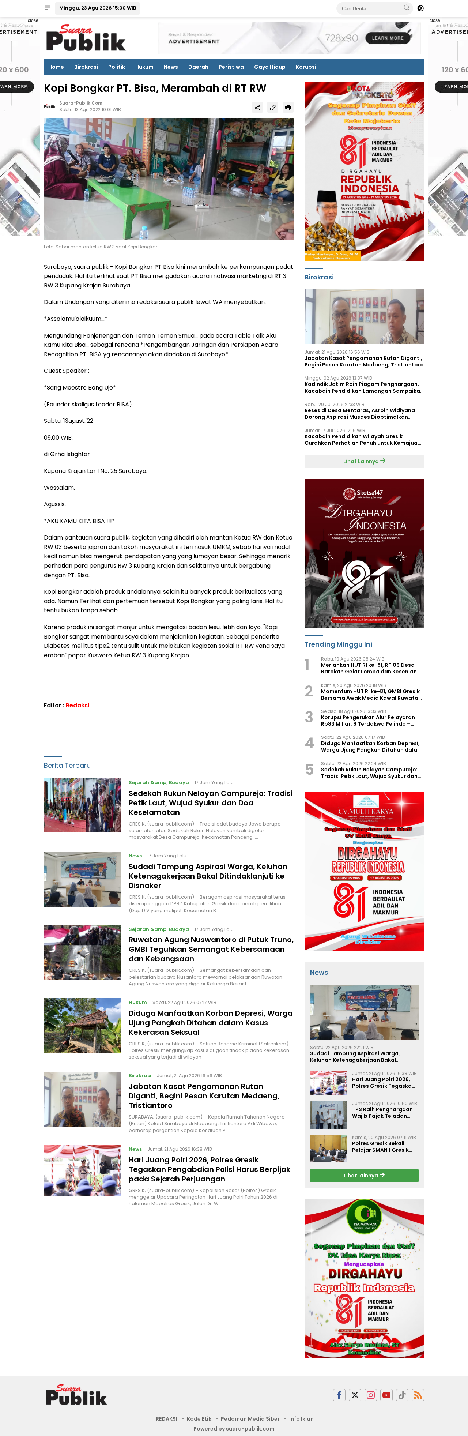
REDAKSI (166, 1418)
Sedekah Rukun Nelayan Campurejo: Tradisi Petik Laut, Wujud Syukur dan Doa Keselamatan (210, 802)
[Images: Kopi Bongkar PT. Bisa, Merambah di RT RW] (169, 179)
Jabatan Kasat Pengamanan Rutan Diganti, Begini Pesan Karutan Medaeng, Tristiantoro (204, 1095)
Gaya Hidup (270, 67)
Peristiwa (231, 67)
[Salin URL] (272, 107)
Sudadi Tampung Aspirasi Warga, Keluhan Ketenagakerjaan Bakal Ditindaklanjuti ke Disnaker (208, 876)
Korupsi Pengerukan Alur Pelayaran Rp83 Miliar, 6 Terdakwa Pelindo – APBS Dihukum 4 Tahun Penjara (368, 720)
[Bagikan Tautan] (257, 107)
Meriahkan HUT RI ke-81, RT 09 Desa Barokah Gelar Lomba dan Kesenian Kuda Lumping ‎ (369, 668)
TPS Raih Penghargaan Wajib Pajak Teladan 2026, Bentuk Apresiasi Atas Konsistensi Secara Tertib (385, 1112)
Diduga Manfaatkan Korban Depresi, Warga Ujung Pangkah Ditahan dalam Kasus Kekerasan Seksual (211, 1022)
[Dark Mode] (420, 8)
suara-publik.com (80, 103)
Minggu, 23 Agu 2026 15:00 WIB (97, 7)
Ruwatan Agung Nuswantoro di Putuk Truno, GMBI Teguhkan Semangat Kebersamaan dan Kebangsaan (211, 949)
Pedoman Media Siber (250, 1418)
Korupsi (306, 67)
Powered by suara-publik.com (234, 1428)
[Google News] (402, 1395)
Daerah (198, 67)
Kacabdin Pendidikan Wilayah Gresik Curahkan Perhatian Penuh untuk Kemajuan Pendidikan (363, 439)
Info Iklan (301, 1418)
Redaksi (77, 705)
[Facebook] (339, 1395)
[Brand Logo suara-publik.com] (86, 37)
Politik (116, 67)
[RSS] (418, 1395)
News (171, 67)
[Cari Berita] (406, 8)
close (33, 20)
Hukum (144, 67)
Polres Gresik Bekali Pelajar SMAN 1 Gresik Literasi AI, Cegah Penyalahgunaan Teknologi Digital (380, 1146)
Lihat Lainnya (361, 461)
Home (56, 67)
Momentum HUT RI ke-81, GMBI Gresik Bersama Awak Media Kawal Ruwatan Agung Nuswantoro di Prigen (371, 694)
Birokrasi (86, 67)
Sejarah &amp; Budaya (159, 782)
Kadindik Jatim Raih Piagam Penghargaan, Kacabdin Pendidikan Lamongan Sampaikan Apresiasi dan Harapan (364, 387)
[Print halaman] (288, 107)
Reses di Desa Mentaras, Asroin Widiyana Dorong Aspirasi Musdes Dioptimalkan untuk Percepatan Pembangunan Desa (360, 413)
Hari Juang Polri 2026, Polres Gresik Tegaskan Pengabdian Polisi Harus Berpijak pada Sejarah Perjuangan (209, 1169)
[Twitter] (355, 1395)
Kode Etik (199, 1418)
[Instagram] (371, 1395)
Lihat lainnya (361, 1175)
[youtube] (386, 1395)
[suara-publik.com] (77, 1394)
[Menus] (47, 8)
